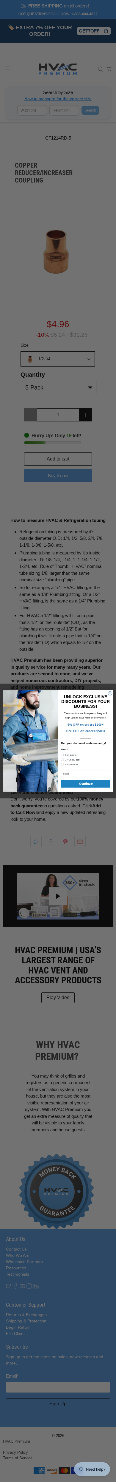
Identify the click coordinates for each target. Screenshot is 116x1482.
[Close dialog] (110, 693)
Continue (85, 784)
